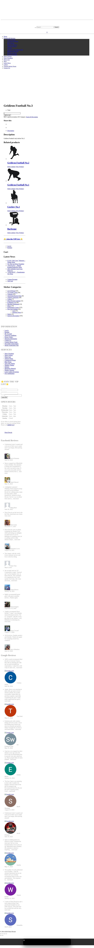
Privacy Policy (9, 337)
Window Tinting (12, 46)
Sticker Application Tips (12, 345)
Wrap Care (7, 59)
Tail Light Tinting (12, 44)
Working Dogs (16, 312)
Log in (9, 246)
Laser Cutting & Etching (12, 372)
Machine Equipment (13, 304)
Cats (13, 311)
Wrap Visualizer (8, 58)
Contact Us (7, 68)
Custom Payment (12, 279)
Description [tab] (10, 130)
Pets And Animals (12, 309)
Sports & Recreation (32, 117)
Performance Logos (13, 307)
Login (45, 29)
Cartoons (10, 294)
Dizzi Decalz (8, 432)
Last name (4, 391)
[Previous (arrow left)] (0, 935)
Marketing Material (12, 51)
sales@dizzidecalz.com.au (47, 22)
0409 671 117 (47, 25)
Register (49, 29)
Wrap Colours (8, 56)
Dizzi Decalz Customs (13, 301)
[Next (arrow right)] (2, 935)
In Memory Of (11, 302)
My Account (8, 334)
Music (9, 306)
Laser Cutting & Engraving (15, 49)
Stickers (9, 48)
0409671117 (11, 425)
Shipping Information (11, 339)
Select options (11, 166)
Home (5, 36)
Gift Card (10, 281)
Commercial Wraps (12, 41)
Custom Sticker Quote (10, 66)
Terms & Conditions (10, 335)
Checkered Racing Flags (14, 296)
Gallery (6, 64)
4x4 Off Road (11, 291)
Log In (7, 330)
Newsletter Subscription (11, 344)
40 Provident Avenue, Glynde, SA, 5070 (47, 23)
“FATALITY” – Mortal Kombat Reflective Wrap (14, 266)
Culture (9, 299)
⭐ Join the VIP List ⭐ (13, 239)
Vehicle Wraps (11, 40)
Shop (5, 61)
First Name (4, 388)
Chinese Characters (13, 297)
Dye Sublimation (12, 54)
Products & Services (9, 38)
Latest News (7, 63)
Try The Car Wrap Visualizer (15, 264)
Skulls (9, 314)
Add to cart (7, 115)
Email (2, 395)
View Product (20, 166)
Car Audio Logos (12, 292)
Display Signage (12, 53)
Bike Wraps (10, 43)
